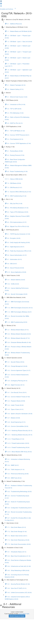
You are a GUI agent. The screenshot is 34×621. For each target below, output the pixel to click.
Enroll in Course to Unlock (17, 616)
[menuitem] (1, 4)
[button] (1, 1)
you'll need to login (24, 613)
